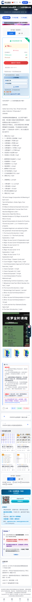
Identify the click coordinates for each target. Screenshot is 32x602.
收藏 (20, 408)
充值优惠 (6, 519)
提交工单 (9, 80)
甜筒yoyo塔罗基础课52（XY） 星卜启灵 (23, 447)
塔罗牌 (14, 12)
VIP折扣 (17, 50)
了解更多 (15, 554)
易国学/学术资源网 (14, 594)
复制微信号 (20, 501)
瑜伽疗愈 (5, 445)
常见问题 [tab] (16, 17)
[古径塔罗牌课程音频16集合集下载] (23, 458)
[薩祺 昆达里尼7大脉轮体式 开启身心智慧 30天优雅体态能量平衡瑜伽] (8, 458)
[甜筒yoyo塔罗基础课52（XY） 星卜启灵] (23, 438)
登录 (26, 2)
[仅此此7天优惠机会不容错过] (16, 24)
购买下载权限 (17, 62)
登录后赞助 (9, 512)
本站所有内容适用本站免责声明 (16, 401)
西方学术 (18, 12)
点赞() (27, 408)
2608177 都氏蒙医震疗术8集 (10, 583)
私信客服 (9, 83)
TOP (29, 336)
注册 (22, 33)
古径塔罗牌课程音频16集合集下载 (23, 467)
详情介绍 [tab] (7, 17)
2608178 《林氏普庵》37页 (10, 580)
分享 (14, 408)
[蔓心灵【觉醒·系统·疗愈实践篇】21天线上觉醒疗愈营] (8, 438)
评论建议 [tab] (25, 17)
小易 (6, 408)
